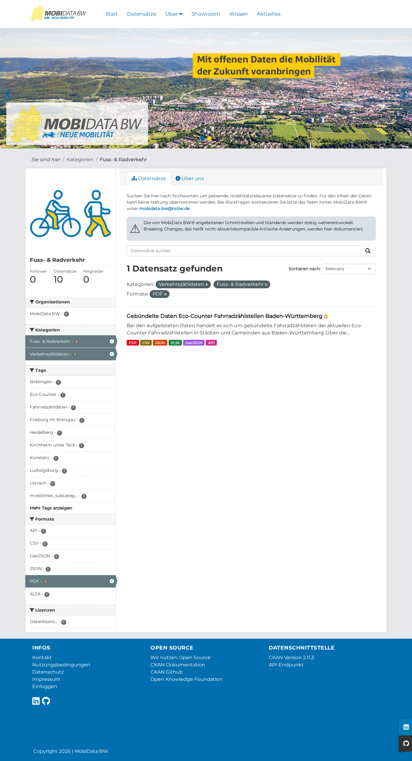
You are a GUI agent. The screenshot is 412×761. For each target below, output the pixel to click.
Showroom (206, 14)
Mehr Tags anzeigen (51, 508)
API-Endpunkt (286, 665)
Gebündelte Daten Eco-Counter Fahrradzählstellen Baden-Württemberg (225, 316)
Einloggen (44, 686)
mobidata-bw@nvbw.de (164, 208)
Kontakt (42, 657)
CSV (146, 342)
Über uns (192, 178)
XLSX (175, 342)
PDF (133, 342)
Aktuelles (268, 14)
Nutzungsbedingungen (61, 665)
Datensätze (141, 14)
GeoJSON (193, 342)
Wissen (238, 14)
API (211, 342)
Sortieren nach (304, 268)
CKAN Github (167, 672)
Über (172, 14)
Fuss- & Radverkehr (123, 159)
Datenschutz (48, 672)
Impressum (46, 679)
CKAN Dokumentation (178, 665)
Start (112, 14)
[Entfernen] (206, 285)
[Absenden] (368, 251)
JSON (160, 342)
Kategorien (80, 159)
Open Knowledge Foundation (187, 679)
